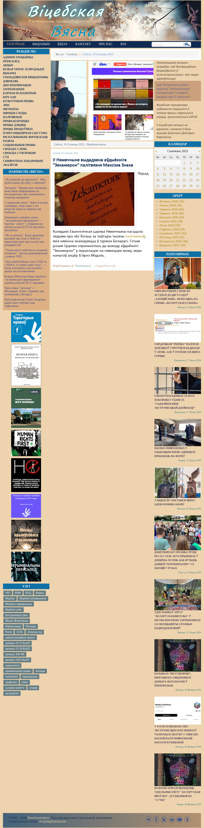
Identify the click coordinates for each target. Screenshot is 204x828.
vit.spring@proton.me (52, 821)
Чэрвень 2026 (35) (171, 209)
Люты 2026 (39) (169, 225)
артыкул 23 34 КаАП (17, 648)
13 (171, 174)
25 (157, 186)
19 (164, 180)
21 (177, 180)
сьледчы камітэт (15, 687)
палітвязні (11, 676)
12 (164, 174)
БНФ (18, 592)
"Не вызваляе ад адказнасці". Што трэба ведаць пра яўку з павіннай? (25, 181)
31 (197, 186)
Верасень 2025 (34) (172, 245)
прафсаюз (11, 682)
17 (197, 174)
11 (157, 174)
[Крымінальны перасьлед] (26, 566)
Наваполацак (13, 626)
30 (190, 186)
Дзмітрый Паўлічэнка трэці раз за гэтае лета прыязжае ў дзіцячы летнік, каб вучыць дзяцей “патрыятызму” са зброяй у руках (176, 560)
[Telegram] (148, 819)
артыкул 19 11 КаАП (17, 643)
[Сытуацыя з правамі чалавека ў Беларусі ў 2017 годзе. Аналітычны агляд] (26, 505)
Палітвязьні (83, 266)
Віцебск (10, 598)
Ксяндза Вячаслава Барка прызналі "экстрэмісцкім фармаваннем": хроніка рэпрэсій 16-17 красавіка (25, 279)
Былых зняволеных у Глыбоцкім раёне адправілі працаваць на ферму (174, 452)
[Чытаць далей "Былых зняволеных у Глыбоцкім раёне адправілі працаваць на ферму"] (177, 432)
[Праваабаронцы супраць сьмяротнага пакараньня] (26, 475)
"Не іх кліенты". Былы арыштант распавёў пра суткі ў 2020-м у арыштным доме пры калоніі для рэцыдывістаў (24, 240)
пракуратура (30, 676)
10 (197, 168)
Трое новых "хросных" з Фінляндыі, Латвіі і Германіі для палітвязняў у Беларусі (24, 291)
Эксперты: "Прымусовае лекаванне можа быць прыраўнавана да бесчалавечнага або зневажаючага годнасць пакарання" (26, 192)
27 (171, 186)
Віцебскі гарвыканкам (18, 604)
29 (184, 186)
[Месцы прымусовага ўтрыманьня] (26, 534)
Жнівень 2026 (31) (171, 201)
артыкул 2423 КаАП (17, 659)
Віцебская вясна (38, 817)
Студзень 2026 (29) (172, 229)
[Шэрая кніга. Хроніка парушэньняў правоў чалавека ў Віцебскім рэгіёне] (26, 365)
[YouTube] (179, 819)
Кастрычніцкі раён (16, 615)
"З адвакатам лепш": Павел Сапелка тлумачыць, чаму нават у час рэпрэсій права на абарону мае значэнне (26, 207)
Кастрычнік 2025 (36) (173, 241)
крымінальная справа (18, 670)
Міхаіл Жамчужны (16, 620)
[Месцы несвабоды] (26, 408)
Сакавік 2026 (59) (171, 221)
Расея (8, 631)
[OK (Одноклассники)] (187, 819)
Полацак (31, 626)
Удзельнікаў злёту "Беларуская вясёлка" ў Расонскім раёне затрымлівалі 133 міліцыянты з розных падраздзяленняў (177, 620)
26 (164, 186)
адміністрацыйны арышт (20, 637)
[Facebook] (156, 819)
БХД (28, 592)
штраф (33, 687)
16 (190, 174)
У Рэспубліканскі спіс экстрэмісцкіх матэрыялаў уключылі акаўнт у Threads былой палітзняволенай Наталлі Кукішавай (176, 734)
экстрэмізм (12, 693)
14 (177, 174)
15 (184, 174)
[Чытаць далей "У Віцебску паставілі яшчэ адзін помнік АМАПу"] (177, 482)
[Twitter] (164, 819)
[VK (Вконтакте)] (171, 819)
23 (190, 180)
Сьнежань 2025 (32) (172, 233)
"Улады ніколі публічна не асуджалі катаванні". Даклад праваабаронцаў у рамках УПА (26, 253)
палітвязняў (135, 236)
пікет (25, 682)
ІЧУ (7, 592)
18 (157, 180)
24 (197, 180)
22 (184, 180)
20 (171, 180)
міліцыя (40, 670)
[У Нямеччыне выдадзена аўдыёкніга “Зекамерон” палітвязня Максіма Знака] (94, 199)
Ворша (40, 592)
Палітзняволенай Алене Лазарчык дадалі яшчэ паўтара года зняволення (25, 302)
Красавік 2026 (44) (171, 217)
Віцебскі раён (13, 609)
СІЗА (20, 631)
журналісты (12, 665)
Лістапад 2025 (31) (171, 237)
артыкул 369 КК (14, 654)
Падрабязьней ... (107, 266)
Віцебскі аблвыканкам (33, 598)
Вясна (73, 31)
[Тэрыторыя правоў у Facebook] (26, 327)
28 (177, 186)
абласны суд (34, 631)
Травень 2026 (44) (171, 213)
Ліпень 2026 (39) (170, 205)
